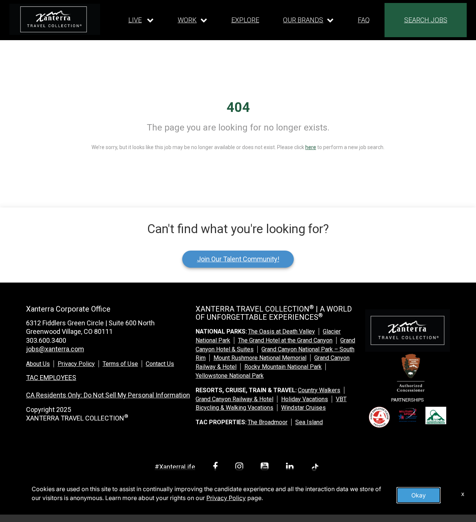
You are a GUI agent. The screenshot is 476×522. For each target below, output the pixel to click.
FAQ (364, 20)
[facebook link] (217, 467)
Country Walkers (319, 390)
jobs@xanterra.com (55, 349)
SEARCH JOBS (425, 20)
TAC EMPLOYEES (51, 377)
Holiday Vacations (304, 399)
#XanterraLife (175, 467)
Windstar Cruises (303, 407)
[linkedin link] (291, 467)
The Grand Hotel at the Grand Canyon (285, 340)
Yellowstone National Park (230, 375)
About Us (38, 363)
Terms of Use (120, 363)
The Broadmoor (267, 422)
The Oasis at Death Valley (281, 331)
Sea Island (309, 422)
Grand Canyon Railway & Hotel (234, 399)
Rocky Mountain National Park (283, 366)
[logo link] (54, 19)
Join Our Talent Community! (238, 259)
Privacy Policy (76, 363)
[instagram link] (240, 467)
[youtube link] (266, 467)
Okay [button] (418, 495)
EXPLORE (245, 20)
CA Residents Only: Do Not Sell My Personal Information (108, 395)
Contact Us (160, 363)
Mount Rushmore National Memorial (259, 357)
